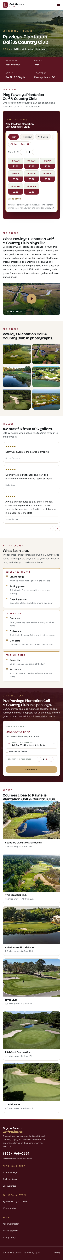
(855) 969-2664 (16, 1153)
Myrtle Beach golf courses (15, 1201)
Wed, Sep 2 (43, 137)
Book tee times (10, 1179)
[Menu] (58, 5)
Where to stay (9, 1208)
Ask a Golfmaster (11, 1223)
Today (13, 137)
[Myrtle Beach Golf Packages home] (16, 5)
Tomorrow (27, 137)
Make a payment (10, 1230)
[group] (31, 483)
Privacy (57, 1253)
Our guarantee (9, 1186)
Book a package (10, 1172)
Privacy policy (9, 1237)
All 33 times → (16, 198)
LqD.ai (37, 1253)
